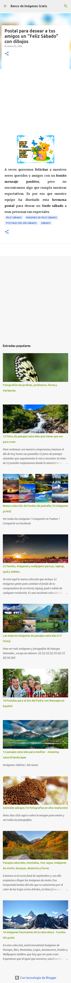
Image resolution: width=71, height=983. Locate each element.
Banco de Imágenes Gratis (29, 6)
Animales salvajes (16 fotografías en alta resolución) (35, 807)
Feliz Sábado (14, 217)
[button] (7, 53)
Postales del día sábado (21, 223)
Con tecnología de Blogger (37, 977)
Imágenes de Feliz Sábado (41, 217)
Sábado (46, 223)
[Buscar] (65, 6)
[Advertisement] (35, 97)
